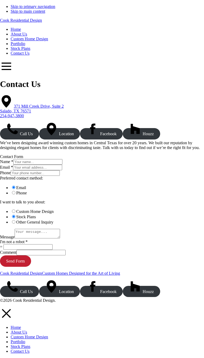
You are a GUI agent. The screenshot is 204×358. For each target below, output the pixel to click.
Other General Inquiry (34, 222)
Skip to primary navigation (33, 6)
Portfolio (18, 341)
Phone (5, 173)
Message (7, 237)
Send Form (15, 261)
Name (6, 161)
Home (16, 327)
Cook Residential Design (21, 20)
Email (6, 167)
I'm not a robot (14, 241)
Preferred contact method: (21, 178)
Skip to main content (28, 11)
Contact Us (20, 351)
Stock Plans (26, 217)
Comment (8, 252)
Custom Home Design (35, 211)
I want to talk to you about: (22, 202)
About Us (19, 332)
